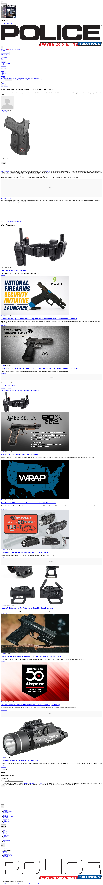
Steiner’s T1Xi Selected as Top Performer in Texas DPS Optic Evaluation (27, 608)
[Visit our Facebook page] (1, 772)
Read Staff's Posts (4, 111)
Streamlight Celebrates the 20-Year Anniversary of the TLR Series (24, 552)
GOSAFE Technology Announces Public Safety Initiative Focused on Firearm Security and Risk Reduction (39, 319)
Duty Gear (12, 221)
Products (28, 78)
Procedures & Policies (5, 63)
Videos (16, 1)
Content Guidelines (27, 79)
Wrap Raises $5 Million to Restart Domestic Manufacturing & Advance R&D (28, 503)
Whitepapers (16, 78)
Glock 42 (48, 171)
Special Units (3, 66)
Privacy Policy (4, 883)
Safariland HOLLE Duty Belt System (14, 270)
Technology (3, 68)
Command (3, 50)
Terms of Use (10, 883)
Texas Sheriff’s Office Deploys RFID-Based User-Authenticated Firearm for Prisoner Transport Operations (39, 368)
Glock (16, 221)
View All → (3, 767)
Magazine (11, 78)
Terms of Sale (16, 883)
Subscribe (3, 23)
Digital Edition (9, 23)
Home (2, 86)
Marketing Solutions (36, 79)
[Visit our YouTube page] (5, 772)
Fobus (5, 221)
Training (2, 71)
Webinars (20, 1)
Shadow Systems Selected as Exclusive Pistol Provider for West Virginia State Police (31, 656)
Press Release (20, 79)
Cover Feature (6, 1)
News (10, 1)
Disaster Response (5, 53)
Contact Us (14, 79)
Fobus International (5, 171)
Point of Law (3, 61)
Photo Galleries (33, 78)
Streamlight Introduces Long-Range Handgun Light (19, 760)
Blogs (8, 78)
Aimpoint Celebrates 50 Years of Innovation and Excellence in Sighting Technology (30, 705)
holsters (8, 221)
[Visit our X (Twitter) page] (2, 772)
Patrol (2, 58)
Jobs (38, 78)
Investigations (4, 56)
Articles (13, 1)
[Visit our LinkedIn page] (4, 772)
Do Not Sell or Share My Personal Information (29, 883)
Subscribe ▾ (3, 4)
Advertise (3, 79)
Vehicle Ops (3, 73)
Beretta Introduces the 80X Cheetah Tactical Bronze (19, 454)
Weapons (3, 76)
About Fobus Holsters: (6, 198)
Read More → (4, 275)
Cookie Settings (8, 79)
